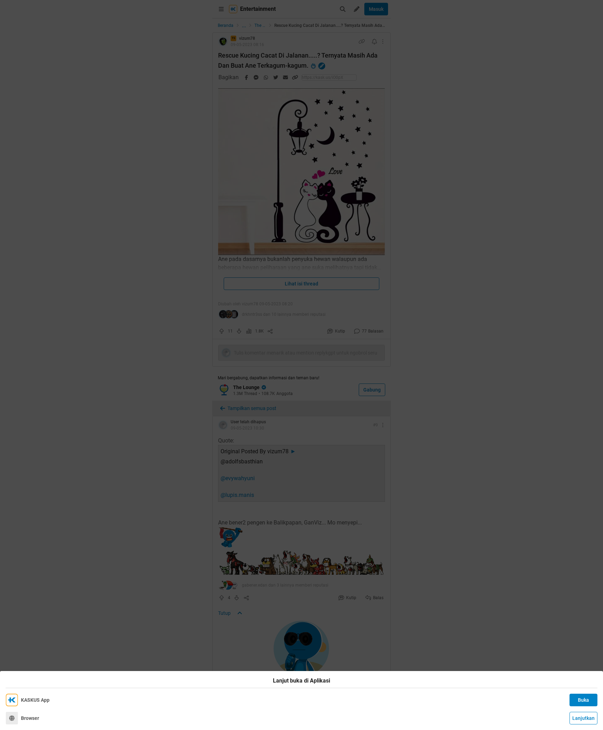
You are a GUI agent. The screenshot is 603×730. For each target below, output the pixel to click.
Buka (583, 700)
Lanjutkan (583, 718)
